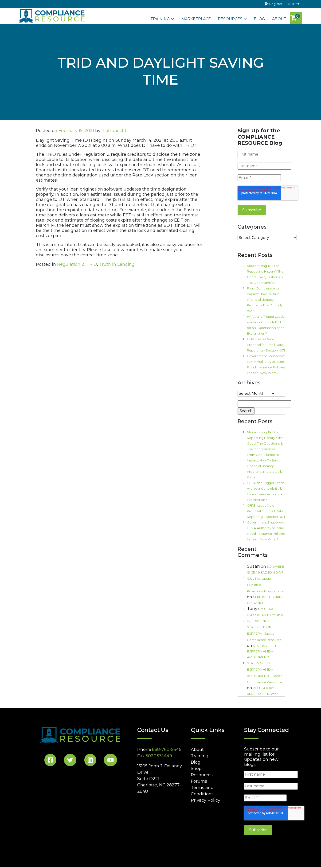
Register (276, 4)
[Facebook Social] (50, 761)
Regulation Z (70, 264)
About (279, 19)
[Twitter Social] (70, 761)
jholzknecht (114, 130)
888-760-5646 (166, 749)
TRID (91, 264)
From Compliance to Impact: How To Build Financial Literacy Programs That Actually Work (264, 299)
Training (160, 19)
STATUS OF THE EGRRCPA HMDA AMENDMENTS (262, 651)
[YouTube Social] (110, 761)
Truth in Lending (117, 264)
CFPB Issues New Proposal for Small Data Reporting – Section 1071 (266, 344)
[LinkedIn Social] (90, 761)
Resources (230, 19)
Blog (259, 19)
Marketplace (196, 19)
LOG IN (290, 4)
